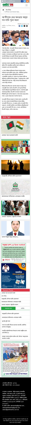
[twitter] (22, 26)
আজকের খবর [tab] (8, 308)
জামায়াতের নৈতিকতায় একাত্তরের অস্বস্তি (13, 196)
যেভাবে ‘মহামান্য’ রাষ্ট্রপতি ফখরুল (11, 216)
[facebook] (19, 26)
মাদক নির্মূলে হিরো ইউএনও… (10, 237)
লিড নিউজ (8, 10)
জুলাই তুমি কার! (6, 321)
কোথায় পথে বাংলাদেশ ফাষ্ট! (10, 135)
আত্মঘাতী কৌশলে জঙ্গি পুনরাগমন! (11, 176)
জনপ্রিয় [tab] (22, 308)
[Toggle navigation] (26, 5)
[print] (27, 26)
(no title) (4, 296)
